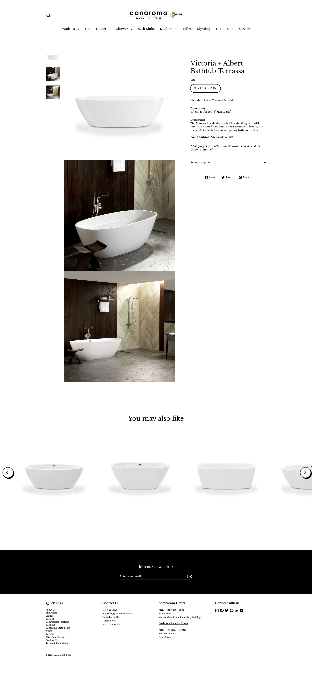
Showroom (51, 613)
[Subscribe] (189, 576)
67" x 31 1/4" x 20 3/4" (205, 88)
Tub (88, 29)
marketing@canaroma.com (117, 614)
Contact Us (52, 640)
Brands (49, 616)
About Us (51, 610)
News (49, 631)
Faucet (101, 29)
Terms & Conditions (57, 643)
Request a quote (200, 162)
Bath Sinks (146, 29)
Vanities (69, 29)
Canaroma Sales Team (58, 628)
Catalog (50, 619)
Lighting (203, 29)
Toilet (186, 29)
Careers (50, 634)
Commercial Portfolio (57, 622)
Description (197, 120)
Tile (219, 29)
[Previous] (8, 472)
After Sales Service (56, 637)
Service (244, 29)
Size (193, 80)
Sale (230, 29)
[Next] (305, 472)
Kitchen (166, 29)
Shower (122, 29)
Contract (50, 625)
